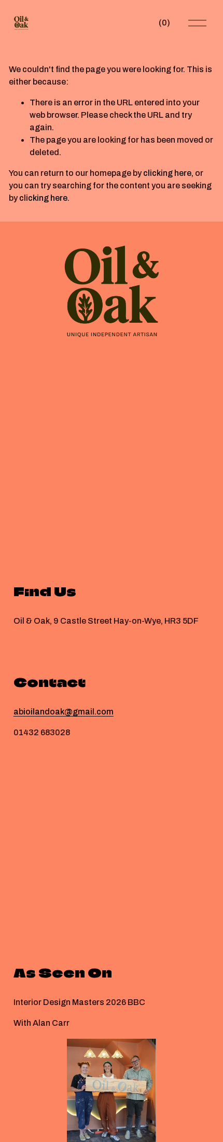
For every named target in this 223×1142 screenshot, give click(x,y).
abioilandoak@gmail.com (63, 711)
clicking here (167, 173)
